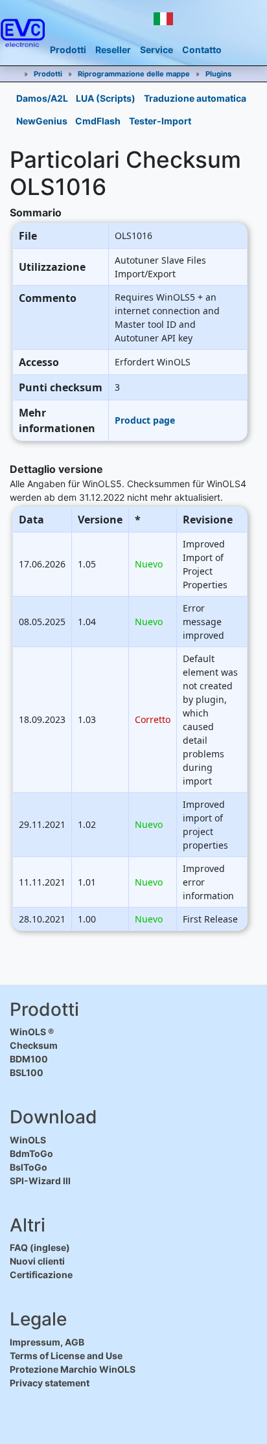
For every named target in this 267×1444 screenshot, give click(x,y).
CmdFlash (98, 120)
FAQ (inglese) (40, 1247)
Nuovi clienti (37, 1260)
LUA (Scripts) (105, 98)
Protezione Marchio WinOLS (72, 1369)
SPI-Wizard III (40, 1180)
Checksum (34, 1045)
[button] (163, 19)
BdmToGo (31, 1153)
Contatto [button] (202, 49)
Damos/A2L (42, 98)
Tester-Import (160, 120)
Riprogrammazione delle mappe (134, 73)
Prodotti (48, 73)
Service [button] (156, 49)
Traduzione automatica (195, 98)
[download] (194, 19)
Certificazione (41, 1274)
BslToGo (28, 1167)
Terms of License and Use (66, 1355)
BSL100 (26, 1072)
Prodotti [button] (68, 49)
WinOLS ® (32, 1031)
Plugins (218, 73)
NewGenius (41, 120)
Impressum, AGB (47, 1341)
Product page (145, 420)
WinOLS (28, 1139)
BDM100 (29, 1058)
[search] (220, 19)
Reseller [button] (113, 49)
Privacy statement (49, 1382)
